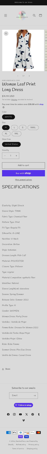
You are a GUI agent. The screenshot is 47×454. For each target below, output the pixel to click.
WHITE (8, 117)
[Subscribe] (35, 395)
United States (11, 144)
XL (6, 133)
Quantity (5, 150)
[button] (6, 15)
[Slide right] (29, 76)
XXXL (33, 127)
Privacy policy (34, 445)
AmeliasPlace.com (22, 441)
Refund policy (21, 445)
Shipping (14, 100)
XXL (16, 133)
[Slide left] (17, 76)
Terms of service (18, 449)
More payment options (23, 180)
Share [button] (7, 369)
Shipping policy (32, 449)
